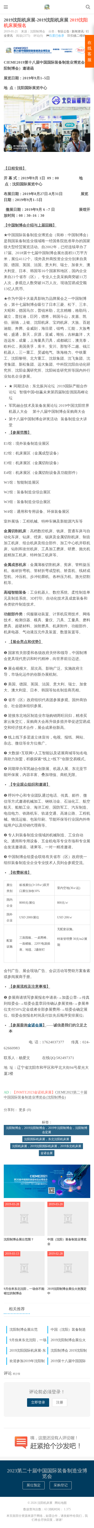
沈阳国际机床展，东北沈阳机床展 (46, 1139)
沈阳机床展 (47, 7)
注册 (59, 1402)
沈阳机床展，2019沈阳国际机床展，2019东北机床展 (46, 1146)
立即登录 (38, 1402)
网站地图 (61, 1503)
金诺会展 (35, 1025)
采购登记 (61, 1485)
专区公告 (63, 31)
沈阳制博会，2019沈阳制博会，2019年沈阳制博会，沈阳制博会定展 (46, 1130)
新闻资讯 (78, 31)
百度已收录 (56, 35)
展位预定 (34, 1485)
